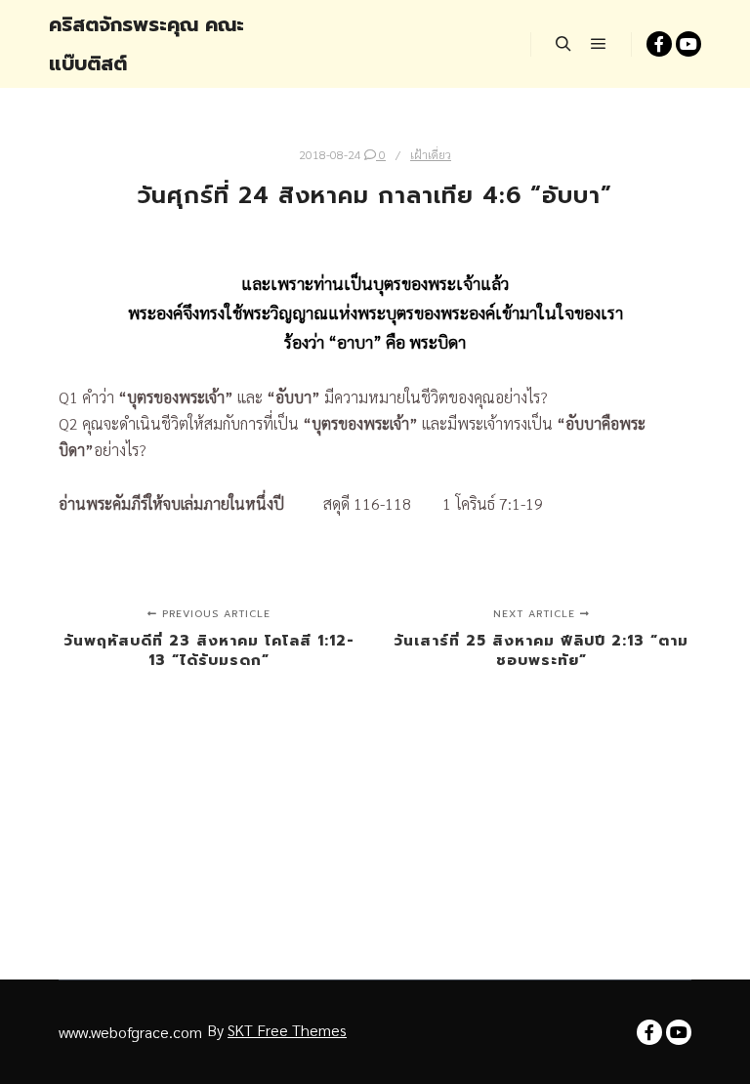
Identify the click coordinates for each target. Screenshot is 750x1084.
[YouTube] (688, 44)
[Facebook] (659, 44)
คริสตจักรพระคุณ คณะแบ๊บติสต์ (146, 44)
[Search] (563, 44)
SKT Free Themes (287, 1030)
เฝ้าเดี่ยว (430, 154)
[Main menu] (598, 44)
